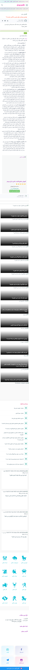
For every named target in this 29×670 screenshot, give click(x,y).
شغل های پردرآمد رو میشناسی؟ (19, 243)
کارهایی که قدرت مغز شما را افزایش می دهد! (15, 516)
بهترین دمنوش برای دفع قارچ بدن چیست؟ (14, 428)
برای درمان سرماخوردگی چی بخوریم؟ (18, 257)
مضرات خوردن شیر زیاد (18, 408)
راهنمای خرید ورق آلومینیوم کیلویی (19, 325)
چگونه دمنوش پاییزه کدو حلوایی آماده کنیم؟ (14, 444)
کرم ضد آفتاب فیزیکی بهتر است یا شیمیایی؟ (16, 352)
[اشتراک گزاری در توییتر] (2, 21)
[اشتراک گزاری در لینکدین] (7, 21)
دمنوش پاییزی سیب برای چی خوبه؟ (15, 449)
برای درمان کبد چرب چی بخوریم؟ (19, 298)
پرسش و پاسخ (22, 1)
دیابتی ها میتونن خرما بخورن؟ (20, 271)
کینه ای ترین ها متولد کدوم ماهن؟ (19, 230)
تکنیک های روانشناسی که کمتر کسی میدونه (16, 496)
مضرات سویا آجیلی (19, 413)
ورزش (25, 38)
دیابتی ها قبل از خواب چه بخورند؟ (19, 216)
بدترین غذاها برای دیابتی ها (17, 418)
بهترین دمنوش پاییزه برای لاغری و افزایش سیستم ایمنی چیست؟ (12, 439)
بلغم (5, 1)
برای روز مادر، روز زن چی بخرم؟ (19, 537)
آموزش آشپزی (15, 1)
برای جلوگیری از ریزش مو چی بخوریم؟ (18, 284)
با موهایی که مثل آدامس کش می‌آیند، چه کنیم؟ (16, 380)
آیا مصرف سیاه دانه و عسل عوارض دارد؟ (15, 464)
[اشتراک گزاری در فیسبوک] (5, 21)
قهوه (11, 1)
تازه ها (27, 1)
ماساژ (8, 1)
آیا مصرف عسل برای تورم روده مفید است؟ (14, 459)
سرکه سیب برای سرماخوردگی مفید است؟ (14, 454)
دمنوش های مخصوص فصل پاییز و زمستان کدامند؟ (12, 423)
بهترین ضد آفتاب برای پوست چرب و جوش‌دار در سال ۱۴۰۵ (13, 620)
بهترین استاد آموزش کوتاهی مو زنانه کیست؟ (17, 339)
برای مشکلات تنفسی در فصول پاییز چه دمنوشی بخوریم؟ (13, 433)
